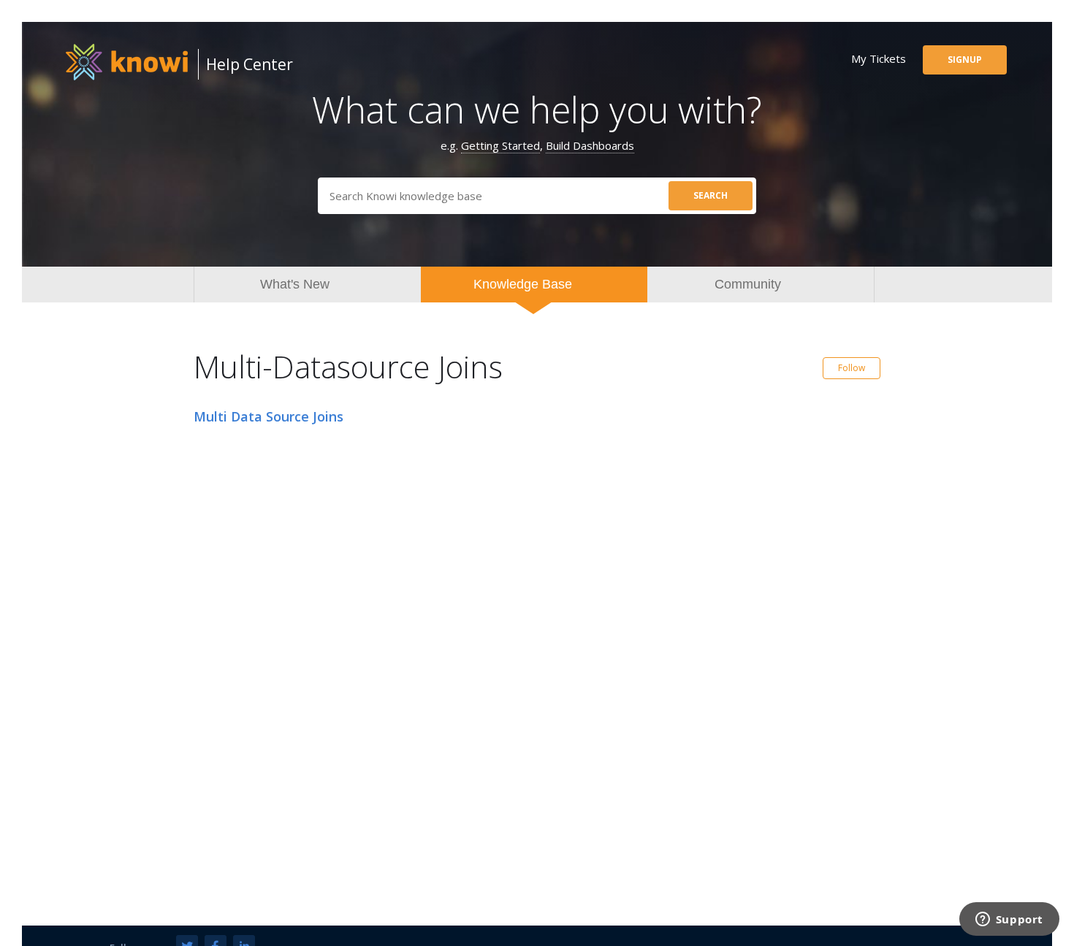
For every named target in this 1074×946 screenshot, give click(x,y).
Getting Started (500, 145)
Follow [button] (851, 368)
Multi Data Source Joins (268, 416)
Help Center (249, 64)
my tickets (878, 58)
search (710, 195)
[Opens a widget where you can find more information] (1009, 920)
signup (965, 59)
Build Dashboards (590, 145)
